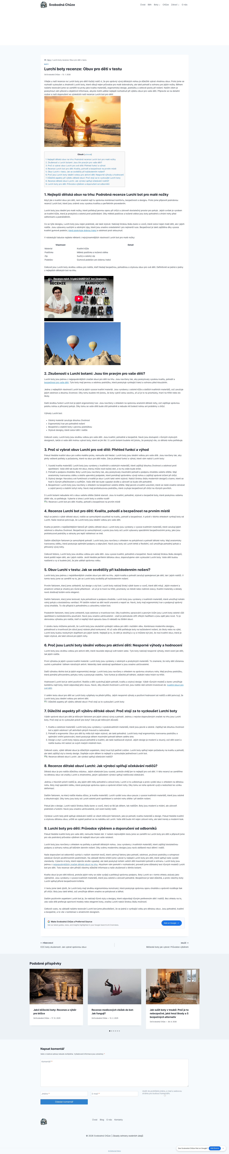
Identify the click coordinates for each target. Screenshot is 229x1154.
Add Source (215, 1148)
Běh (149, 4)
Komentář (47, 1061)
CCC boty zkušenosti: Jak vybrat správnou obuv (63, 945)
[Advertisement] (114, 27)
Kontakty (118, 1120)
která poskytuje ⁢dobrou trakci (82, 230)
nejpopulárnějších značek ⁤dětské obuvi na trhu (75, 864)
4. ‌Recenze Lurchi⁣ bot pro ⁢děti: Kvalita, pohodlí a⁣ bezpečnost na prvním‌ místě (81, 168)
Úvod (142, 4)
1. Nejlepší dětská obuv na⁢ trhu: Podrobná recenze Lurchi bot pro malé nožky (81, 159)
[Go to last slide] (34, 999)
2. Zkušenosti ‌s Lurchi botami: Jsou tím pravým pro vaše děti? (74, 162)
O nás (184, 4)
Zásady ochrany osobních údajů (127, 1136)
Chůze (166, 4)
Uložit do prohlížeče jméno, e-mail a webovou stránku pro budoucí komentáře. (162, 1092)
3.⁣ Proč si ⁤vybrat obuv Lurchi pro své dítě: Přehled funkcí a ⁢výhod (75, 165)
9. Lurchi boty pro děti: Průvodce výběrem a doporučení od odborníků (77, 184)
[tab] (109, 1031)
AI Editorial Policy (114, 1151)
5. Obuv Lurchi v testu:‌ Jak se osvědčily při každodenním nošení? (75, 171)
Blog (102, 1120)
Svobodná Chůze (53, 75)
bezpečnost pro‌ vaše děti (56, 382)
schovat (88, 154)
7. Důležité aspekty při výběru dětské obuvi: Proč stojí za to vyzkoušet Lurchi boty (83, 178)
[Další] (195, 999)
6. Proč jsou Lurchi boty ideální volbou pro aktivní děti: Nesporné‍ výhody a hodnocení (85, 175)
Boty (46, 64)
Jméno (46, 1094)
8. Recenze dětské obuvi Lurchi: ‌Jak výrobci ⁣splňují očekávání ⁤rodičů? (77, 181)
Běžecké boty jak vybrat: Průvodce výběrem (167, 945)
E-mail (96, 1094)
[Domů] (45, 60)
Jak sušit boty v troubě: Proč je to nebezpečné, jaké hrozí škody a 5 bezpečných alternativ (169, 1013)
